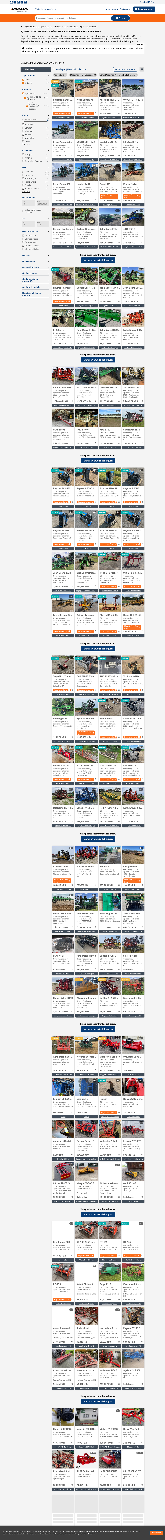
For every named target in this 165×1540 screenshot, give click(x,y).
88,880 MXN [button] (129, 1342)
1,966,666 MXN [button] (84, 737)
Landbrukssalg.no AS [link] (133, 1016)
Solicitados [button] (128, 970)
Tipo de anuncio (29, 76)
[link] (63, 88)
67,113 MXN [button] (105, 1300)
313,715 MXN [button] (59, 243)
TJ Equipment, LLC (109, 889)
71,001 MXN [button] (82, 1485)
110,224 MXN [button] (59, 737)
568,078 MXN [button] (83, 201)
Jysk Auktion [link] (133, 1201)
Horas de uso (28, 261)
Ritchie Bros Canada (63, 635)
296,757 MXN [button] (83, 443)
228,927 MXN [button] (59, 201)
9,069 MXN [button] (58, 1155)
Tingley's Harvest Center (63, 1016)
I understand (156, 1533)
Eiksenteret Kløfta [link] (133, 1117)
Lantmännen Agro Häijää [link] (86, 1016)
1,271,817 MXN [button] (60, 927)
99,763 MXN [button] (129, 1012)
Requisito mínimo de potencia (31, 294)
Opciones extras (29, 273)
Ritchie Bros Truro (133, 694)
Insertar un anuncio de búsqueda (98, 260)
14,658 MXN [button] (129, 885)
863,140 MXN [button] (83, 156)
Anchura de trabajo (31, 287)
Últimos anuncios (30, 231)
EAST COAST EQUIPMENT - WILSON (112, 160)
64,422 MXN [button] (105, 344)
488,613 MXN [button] (59, 885)
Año (24, 219)
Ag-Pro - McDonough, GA (133, 931)
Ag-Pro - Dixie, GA (86, 447)
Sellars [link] (63, 1117)
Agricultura (30, 26)
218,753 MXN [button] (129, 243)
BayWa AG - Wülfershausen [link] (63, 1201)
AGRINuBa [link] (63, 1260)
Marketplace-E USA (110, 205)
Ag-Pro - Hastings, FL (86, 305)
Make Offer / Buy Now (107, 196)
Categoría (26, 89)
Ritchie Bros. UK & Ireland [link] (110, 1117)
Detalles (26, 255)
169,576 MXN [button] (106, 401)
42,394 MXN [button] (129, 156)
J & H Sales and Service (110, 974)
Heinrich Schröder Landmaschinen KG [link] (136, 1159)
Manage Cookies (60, 1534)
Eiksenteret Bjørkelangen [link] (63, 1489)
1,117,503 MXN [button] (130, 822)
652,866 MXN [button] (106, 443)
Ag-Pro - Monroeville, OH (133, 348)
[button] (36, 69)
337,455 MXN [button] (129, 443)
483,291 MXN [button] (83, 301)
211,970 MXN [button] (83, 970)
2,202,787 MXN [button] (130, 301)
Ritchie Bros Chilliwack (110, 694)
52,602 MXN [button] (82, 1070)
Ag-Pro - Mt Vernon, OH (133, 247)
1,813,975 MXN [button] (60, 1012)
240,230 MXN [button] (59, 1070)
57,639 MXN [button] (82, 344)
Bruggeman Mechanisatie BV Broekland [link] (114, 1074)
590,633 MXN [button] (129, 1155)
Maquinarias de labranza (49, 26)
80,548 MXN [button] (129, 201)
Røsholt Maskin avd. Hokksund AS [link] (112, 1159)
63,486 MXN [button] (105, 1155)
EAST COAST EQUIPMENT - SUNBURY (136, 305)
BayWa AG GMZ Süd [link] (86, 1447)
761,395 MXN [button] (83, 885)
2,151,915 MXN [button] (84, 927)
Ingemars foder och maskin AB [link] (87, 1489)
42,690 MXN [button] (105, 1485)
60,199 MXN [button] (105, 301)
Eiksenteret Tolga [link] (133, 1447)
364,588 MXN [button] (83, 587)
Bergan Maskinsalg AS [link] (110, 1388)
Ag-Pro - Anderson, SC (110, 117)
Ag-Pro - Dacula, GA (110, 305)
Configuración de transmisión (30, 280)
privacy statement (80, 1534)
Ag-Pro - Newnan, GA (109, 931)
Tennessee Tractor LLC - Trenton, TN (66, 247)
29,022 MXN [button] (105, 1342)
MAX (38, 201)
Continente (27, 150)
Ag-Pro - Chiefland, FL (110, 405)
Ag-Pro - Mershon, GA (86, 160)
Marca (25, 115)
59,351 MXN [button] (105, 927)
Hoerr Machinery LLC (63, 974)
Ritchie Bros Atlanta (63, 117)
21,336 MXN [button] (129, 1485)
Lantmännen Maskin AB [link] (63, 1074)
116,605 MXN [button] (59, 1256)
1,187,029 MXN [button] (107, 156)
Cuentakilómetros (30, 267)
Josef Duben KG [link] (133, 1074)
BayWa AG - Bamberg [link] (109, 1016)
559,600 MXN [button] (129, 631)
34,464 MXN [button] (59, 1342)
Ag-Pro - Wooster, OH (133, 447)
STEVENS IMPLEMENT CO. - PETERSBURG (114, 247)
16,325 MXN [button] (129, 1113)
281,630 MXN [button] (106, 1197)
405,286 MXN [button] (129, 927)
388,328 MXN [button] (83, 822)
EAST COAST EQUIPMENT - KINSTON (113, 826)
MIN (24, 201)
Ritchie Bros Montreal (110, 591)
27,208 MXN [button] (82, 1300)
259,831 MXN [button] (83, 1012)
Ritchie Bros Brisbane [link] (86, 1260)
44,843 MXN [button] (105, 1012)
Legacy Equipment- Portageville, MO (89, 591)
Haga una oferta (60, 113)
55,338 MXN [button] (59, 1197)
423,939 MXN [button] (106, 201)
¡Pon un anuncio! (145, 9)
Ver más (140, 44)
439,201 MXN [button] (106, 243)
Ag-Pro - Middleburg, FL (86, 348)
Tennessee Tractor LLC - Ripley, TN (135, 117)
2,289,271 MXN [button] (130, 401)
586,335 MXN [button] (106, 970)
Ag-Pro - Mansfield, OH (63, 826)
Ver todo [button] (26, 144)
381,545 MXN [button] (129, 114)
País (24, 168)
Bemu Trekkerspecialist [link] (110, 1201)
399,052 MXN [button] (106, 1384)
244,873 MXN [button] (129, 1443)
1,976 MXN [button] (82, 1443)
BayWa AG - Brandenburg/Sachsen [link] (112, 1447)
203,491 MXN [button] (59, 344)
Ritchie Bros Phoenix (86, 117)
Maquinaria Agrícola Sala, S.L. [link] (133, 1388)
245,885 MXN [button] (59, 156)
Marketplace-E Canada (87, 741)
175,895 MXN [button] (106, 1443)
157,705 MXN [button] (106, 885)
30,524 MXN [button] (105, 114)
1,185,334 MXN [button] (60, 587)
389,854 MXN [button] (59, 822)
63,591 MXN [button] (59, 970)
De (23, 222)
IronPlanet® (63, 305)
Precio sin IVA (28, 198)
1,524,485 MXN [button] (60, 401)
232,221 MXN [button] (106, 1070)
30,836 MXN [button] (82, 1342)
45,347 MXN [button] (82, 1384)
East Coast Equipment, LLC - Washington (137, 405)
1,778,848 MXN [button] (130, 344)
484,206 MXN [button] (83, 1155)
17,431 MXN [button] (59, 1443)
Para (38, 222)
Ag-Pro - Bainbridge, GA (63, 931)
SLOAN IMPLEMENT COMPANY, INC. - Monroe (69, 591)
